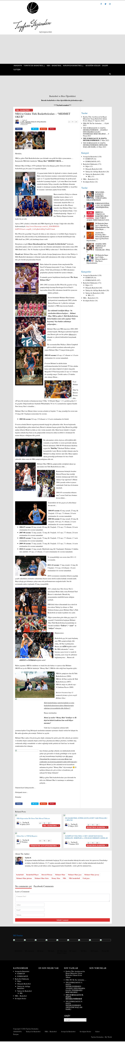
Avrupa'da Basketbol (90, 156)
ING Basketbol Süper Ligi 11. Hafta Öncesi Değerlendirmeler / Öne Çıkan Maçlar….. (102, 226)
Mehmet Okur (60, 874)
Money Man (55, 878)
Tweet (35, 128)
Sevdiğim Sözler (92, 66)
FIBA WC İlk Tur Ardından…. (93, 123)
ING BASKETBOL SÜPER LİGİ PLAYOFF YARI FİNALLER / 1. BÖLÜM (86, 819)
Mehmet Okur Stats (42, 878)
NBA (64, 878)
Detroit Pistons (47, 874)
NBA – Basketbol (54, 66)
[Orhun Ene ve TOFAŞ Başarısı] (16, 833)
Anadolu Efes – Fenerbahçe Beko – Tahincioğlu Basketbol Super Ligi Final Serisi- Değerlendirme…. (98, 236)
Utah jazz (86, 878)
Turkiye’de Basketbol (33, 66)
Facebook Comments (44, 886)
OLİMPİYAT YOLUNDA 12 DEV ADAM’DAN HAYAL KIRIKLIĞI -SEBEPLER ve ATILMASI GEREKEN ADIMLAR (86, 837)
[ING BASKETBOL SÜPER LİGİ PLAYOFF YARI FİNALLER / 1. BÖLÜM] (64, 815)
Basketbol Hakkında (90, 164)
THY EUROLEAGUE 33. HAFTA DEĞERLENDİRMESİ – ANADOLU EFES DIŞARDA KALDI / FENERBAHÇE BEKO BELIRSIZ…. (95, 131)
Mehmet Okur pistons (24, 878)
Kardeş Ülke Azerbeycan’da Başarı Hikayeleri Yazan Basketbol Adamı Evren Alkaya (95, 119)
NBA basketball (74, 878)
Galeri (105, 66)
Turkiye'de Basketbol (25, 123)
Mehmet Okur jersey (91, 874)
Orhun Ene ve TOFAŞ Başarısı (27, 836)
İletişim (17, 70)
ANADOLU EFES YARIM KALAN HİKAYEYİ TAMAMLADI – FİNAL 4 (98, 248)
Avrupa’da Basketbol (72, 66)
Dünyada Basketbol (92, 169)
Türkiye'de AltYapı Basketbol (38, 122)
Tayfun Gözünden (32, 1029)
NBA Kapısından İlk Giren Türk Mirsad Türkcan (33, 818)
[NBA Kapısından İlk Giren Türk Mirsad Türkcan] (16, 815)
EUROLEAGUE (90, 161)
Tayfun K (24, 120)
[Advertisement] (62, 49)
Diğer (87, 166)
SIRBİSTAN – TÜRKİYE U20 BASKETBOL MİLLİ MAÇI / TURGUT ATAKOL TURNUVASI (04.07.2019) (98, 216)
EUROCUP (89, 159)
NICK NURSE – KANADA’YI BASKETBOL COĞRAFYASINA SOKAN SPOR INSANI (97, 196)
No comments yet (23, 886)
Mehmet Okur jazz (75, 874)
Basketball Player (32, 874)
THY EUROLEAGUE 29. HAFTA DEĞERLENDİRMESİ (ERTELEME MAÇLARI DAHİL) (95, 145)
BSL (89, 176)
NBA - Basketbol (23, 110)
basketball (20, 874)
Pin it (53, 128)
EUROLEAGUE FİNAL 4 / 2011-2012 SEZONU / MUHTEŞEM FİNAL (102, 205)
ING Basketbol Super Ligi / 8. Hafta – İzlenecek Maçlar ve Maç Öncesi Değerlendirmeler (97, 259)
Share (19, 128)
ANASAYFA (18, 66)
